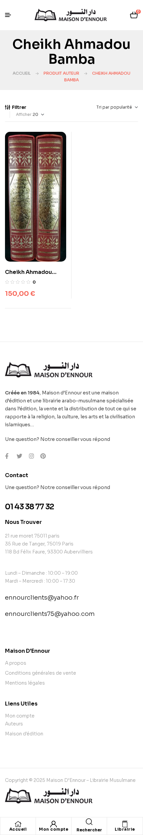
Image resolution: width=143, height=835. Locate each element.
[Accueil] (18, 824)
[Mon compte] (53, 824)
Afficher (24, 114)
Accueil (22, 73)
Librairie (125, 829)
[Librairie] (125, 824)
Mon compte (53, 829)
